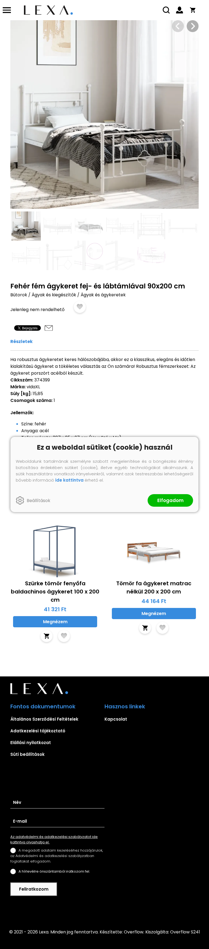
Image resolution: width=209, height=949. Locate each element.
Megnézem (55, 622)
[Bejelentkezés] (180, 10)
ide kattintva (69, 480)
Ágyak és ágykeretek (103, 295)
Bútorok (18, 295)
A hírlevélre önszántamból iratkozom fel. (54, 871)
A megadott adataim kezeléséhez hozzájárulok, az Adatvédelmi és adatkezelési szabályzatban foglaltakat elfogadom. (56, 856)
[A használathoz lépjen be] (80, 307)
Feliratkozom (33, 889)
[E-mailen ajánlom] (49, 328)
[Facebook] (104, 909)
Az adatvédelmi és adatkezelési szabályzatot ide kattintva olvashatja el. (54, 839)
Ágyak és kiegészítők (54, 295)
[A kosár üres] (193, 10)
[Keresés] (167, 10)
